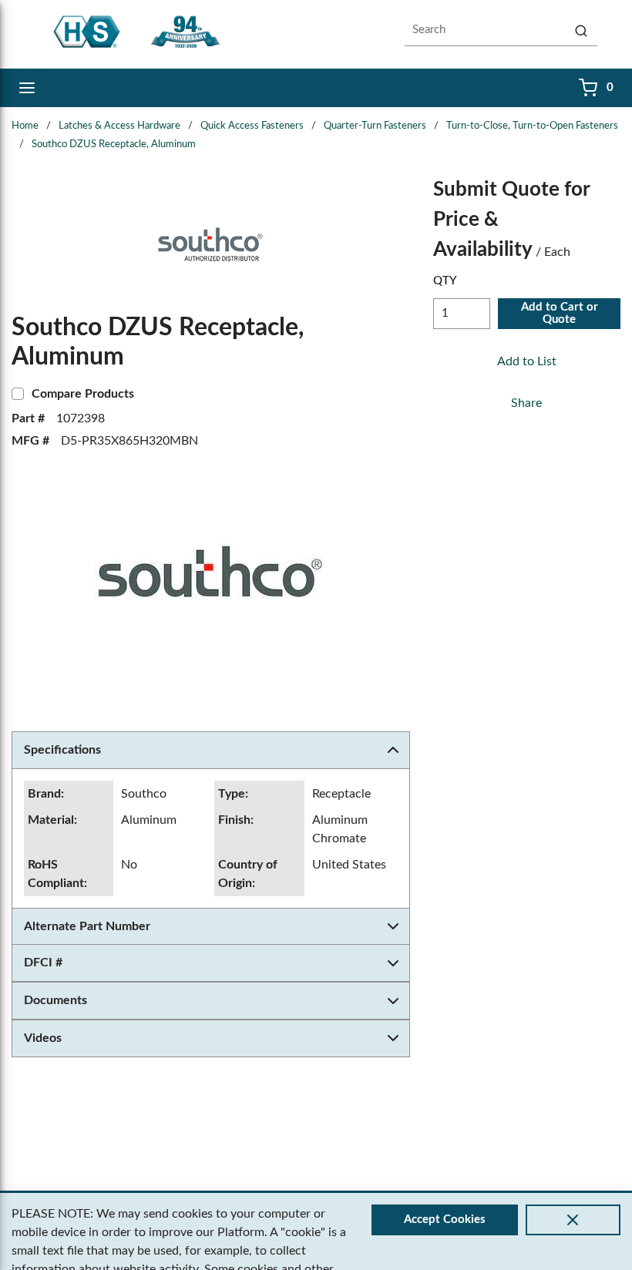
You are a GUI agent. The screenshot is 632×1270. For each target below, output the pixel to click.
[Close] (573, 1219)
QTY (445, 281)
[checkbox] (18, 394)
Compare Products (83, 394)
